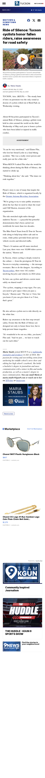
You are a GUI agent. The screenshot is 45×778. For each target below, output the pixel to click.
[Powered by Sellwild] (39, 561)
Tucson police (8, 270)
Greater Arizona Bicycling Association (22, 196)
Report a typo (8, 413)
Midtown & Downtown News (9, 22)
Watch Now (38, 3)
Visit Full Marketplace (34, 429)
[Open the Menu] (4, 3)
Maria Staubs (16, 86)
